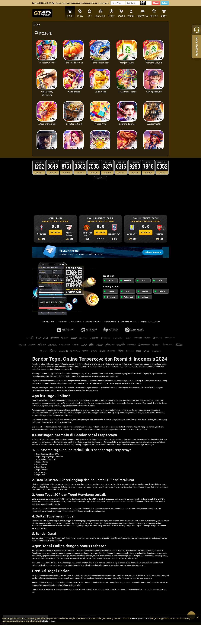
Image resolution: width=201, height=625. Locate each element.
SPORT (111, 16)
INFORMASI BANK (93, 321)
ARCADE (131, 16)
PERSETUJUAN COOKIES (150, 321)
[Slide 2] (99, 239)
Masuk (156, 3)
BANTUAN (63, 321)
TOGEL (80, 16)
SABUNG (121, 16)
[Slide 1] (97, 239)
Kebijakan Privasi (48, 621)
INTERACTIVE (142, 16)
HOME (69, 16)
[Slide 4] (103, 239)
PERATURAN (76, 321)
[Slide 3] (101, 239)
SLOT (90, 16)
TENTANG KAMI (47, 321)
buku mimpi (108, 420)
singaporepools (144, 487)
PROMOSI (154, 16)
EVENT (164, 16)
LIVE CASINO (100, 16)
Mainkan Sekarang (153, 252)
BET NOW (55, 232)
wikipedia (91, 406)
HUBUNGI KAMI (110, 321)
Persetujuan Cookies (141, 618)
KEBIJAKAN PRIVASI (128, 321)
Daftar (165, 3)
